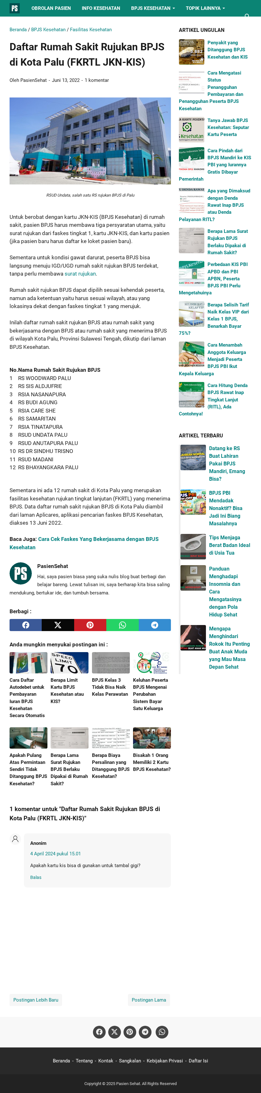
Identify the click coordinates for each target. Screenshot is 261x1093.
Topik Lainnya (203, 8)
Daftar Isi (198, 1061)
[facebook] (26, 625)
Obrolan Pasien (51, 8)
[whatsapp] (122, 625)
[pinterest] (90, 625)
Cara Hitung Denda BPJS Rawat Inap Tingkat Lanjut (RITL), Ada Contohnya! (213, 400)
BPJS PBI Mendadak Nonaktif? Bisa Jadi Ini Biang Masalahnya (226, 508)
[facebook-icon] (99, 1032)
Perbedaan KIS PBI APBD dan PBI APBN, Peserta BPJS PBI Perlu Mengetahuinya (213, 279)
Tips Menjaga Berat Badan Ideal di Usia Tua (229, 545)
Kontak (105, 1061)
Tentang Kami (32, 25)
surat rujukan (80, 273)
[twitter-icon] (114, 1032)
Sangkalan (130, 1061)
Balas (35, 877)
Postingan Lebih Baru (35, 1000)
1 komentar (97, 80)
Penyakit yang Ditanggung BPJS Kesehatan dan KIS (228, 50)
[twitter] (58, 625)
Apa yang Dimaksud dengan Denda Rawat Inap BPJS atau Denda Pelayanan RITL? (214, 205)
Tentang (84, 1061)
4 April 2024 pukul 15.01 (55, 854)
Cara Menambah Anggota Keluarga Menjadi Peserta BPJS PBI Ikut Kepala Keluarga (212, 359)
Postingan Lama (149, 1000)
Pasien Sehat (128, 1083)
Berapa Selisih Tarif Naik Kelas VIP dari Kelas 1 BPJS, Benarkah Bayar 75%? (214, 319)
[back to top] (248, 1078)
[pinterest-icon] (129, 1032)
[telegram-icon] (145, 1032)
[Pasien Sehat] (15, 8)
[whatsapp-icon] (162, 1032)
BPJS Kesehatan (151, 8)
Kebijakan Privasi (165, 1061)
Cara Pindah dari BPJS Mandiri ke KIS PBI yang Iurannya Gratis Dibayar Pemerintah (215, 165)
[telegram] (155, 625)
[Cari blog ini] (247, 16)
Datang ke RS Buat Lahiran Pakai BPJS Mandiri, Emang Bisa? (227, 463)
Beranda (61, 1061)
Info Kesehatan (101, 8)
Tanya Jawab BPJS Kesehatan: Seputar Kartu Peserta (228, 128)
